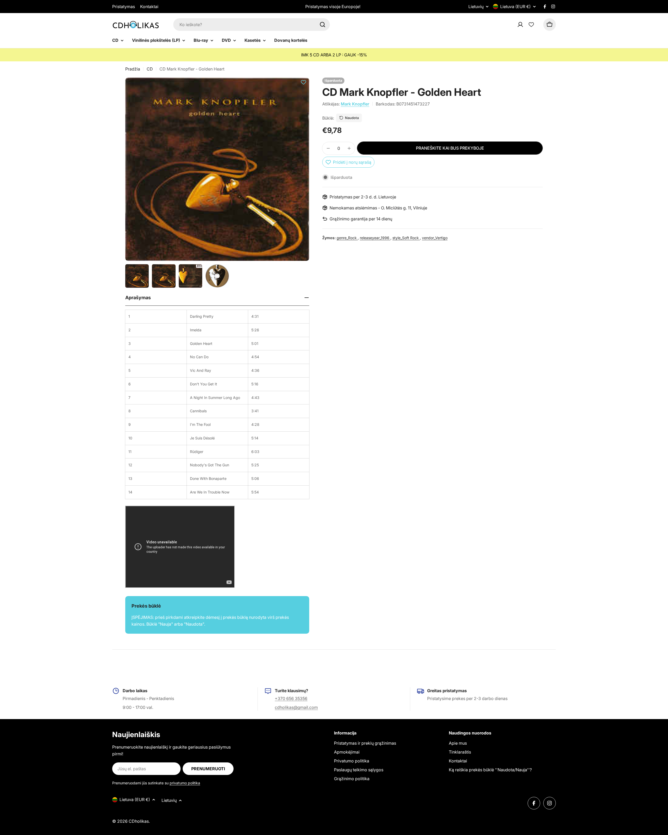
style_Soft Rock (406, 238)
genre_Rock (347, 238)
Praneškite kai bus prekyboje (450, 148)
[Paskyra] (527, 24)
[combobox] (251, 24)
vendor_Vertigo (435, 238)
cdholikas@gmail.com (296, 707)
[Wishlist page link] (531, 24)
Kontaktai (149, 6)
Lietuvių (476, 6)
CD (150, 69)
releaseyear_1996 (375, 238)
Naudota (352, 118)
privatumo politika (185, 783)
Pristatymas (123, 6)
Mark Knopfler (355, 104)
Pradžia (132, 69)
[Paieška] (322, 24)
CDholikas (139, 821)
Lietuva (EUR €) (515, 6)
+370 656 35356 (291, 698)
